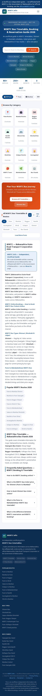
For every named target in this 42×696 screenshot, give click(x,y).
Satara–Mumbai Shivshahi (10, 615)
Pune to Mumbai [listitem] (14, 56)
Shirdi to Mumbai (7, 599)
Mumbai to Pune (7, 575)
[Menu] (38, 11)
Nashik (35, 221)
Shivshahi (6, 229)
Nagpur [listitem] (32, 61)
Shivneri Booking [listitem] (28, 56)
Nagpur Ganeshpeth (8, 647)
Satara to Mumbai (8, 584)
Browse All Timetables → (21, 199)
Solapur (25, 225)
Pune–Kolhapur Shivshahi (10, 624)
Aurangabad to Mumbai (10, 596)
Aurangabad (7, 225)
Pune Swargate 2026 (8, 665)
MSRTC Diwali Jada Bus (9, 628)
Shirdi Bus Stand (7, 650)
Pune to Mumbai (7, 572)
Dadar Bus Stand (7, 641)
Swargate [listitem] (13, 65)
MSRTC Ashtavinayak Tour (10, 621)
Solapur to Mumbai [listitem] (26, 65)
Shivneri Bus (21, 204)
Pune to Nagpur (7, 578)
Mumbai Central (7, 662)
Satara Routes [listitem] (21, 69)
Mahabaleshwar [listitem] (12, 61)
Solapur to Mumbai (8, 587)
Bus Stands (24, 229)
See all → (38, 215)
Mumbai (18, 221)
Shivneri (34, 225)
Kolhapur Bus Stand (8, 653)
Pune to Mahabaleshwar (10, 590)
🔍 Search (32, 50)
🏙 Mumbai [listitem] (29, 97)
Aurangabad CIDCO (8, 656)
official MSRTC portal (27, 6)
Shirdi (17, 225)
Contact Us (29, 678)
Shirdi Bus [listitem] (24, 61)
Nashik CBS (6, 644)
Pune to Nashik (7, 593)
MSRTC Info (11, 673)
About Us (28, 266)
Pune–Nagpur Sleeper (9, 618)
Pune (10, 221)
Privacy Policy (33, 676)
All (4, 221)
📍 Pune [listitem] (18, 97)
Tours (15, 229)
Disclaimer (20, 678)
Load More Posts (21, 235)
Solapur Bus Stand (8, 659)
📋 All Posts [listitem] (8, 97)
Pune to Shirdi (6, 581)
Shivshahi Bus (6, 612)
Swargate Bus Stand (8, 638)
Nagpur (27, 221)
